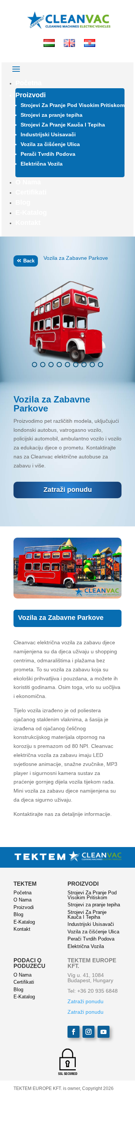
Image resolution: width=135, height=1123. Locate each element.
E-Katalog (31, 212)
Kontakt (27, 222)
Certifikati (30, 192)
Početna (28, 83)
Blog (22, 202)
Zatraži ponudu (68, 489)
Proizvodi (30, 95)
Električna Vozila (42, 164)
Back (28, 261)
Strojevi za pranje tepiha (51, 115)
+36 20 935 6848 (97, 991)
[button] (34, 364)
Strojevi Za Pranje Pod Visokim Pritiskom (72, 105)
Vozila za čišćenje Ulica (50, 144)
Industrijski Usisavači (48, 134)
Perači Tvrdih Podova (48, 154)
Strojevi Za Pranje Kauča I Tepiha (63, 125)
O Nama (28, 182)
